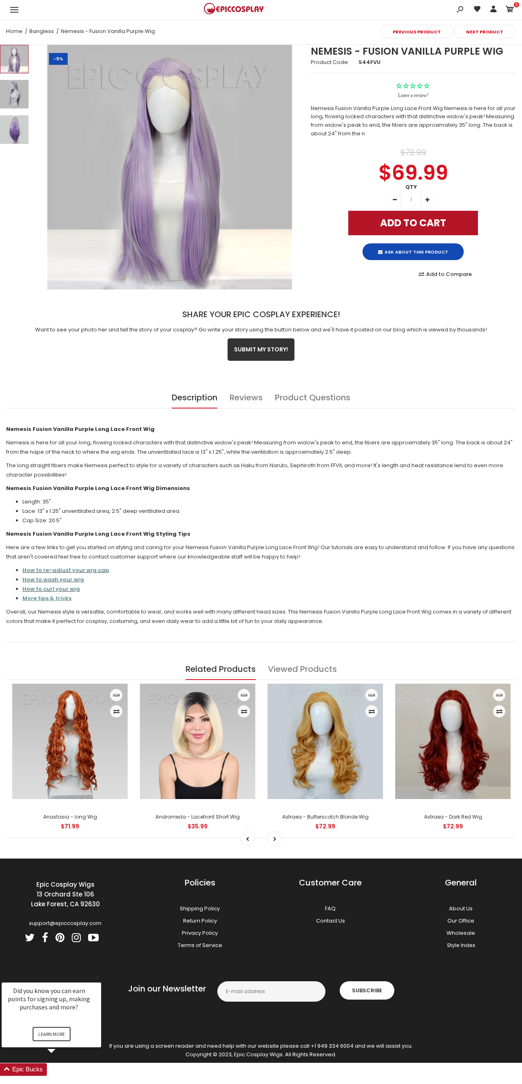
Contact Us (330, 919)
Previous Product (417, 32)
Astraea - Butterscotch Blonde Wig (325, 815)
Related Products (221, 667)
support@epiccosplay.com (65, 921)
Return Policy (200, 919)
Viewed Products (302, 667)
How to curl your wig (51, 587)
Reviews (246, 396)
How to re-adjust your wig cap (65, 568)
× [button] (97, 977)
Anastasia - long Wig (70, 815)
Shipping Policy (200, 907)
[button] (61, 1069)
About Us (461, 907)
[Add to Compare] (116, 710)
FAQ (330, 907)
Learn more (51, 1034)
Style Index (461, 943)
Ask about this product (416, 245)
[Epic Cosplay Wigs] (234, 10)
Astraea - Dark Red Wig (453, 815)
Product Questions (312, 396)
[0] (510, 10)
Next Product (484, 32)
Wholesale (461, 931)
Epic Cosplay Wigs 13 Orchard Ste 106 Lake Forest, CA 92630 (65, 893)
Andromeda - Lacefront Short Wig (197, 815)
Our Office (460, 919)
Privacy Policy (200, 931)
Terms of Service (200, 943)
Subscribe (367, 989)
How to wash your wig (53, 578)
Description (194, 396)
